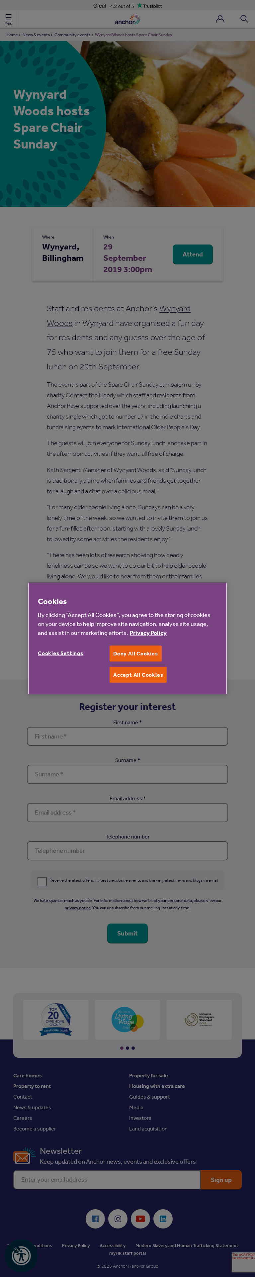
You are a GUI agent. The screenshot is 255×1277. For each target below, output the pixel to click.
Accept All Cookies (138, 674)
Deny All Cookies (135, 653)
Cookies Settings (60, 653)
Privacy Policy (148, 633)
